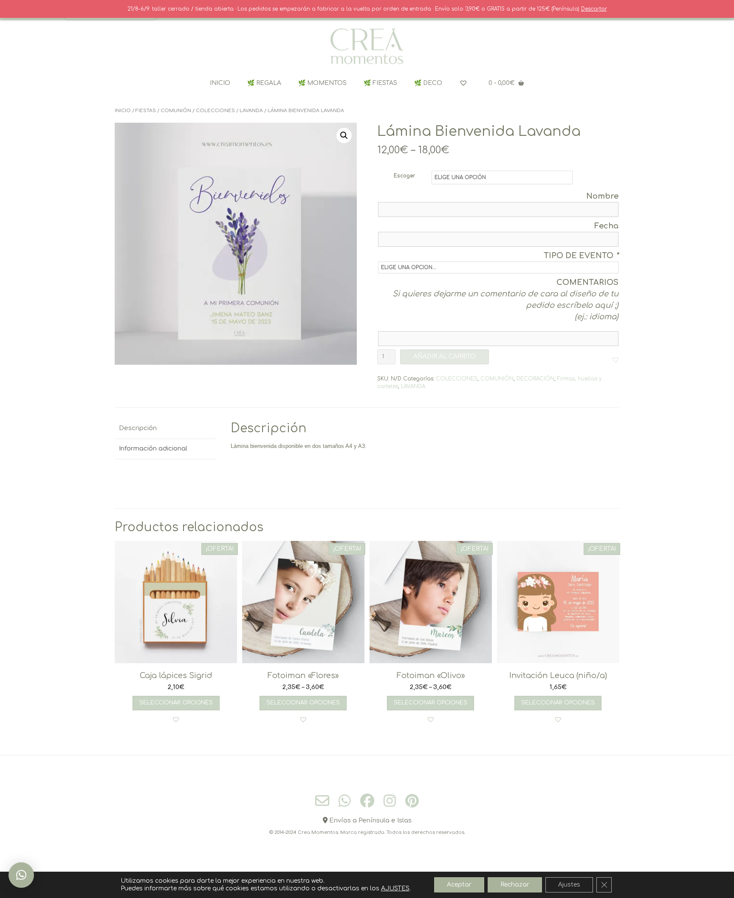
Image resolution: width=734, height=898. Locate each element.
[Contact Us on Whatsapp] (345, 801)
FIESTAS (146, 110)
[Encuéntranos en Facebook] (367, 801)
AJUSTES (395, 888)
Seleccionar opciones (176, 703)
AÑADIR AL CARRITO (444, 356)
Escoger (404, 176)
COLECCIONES (215, 110)
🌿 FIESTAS (380, 83)
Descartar (594, 9)
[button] (344, 135)
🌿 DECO (428, 83)
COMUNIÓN (176, 110)
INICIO (220, 83)
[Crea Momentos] (367, 46)
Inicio (123, 110)
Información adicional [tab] (153, 448)
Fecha (606, 226)
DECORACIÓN (535, 379)
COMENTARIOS (587, 282)
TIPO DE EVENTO (581, 255)
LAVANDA (251, 110)
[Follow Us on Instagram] (390, 801)
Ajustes (569, 884)
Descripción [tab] (138, 428)
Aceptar (459, 884)
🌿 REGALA (264, 83)
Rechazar (514, 884)
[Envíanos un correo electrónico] (322, 801)
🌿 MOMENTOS (322, 83)
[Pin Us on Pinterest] (412, 801)
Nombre (602, 196)
